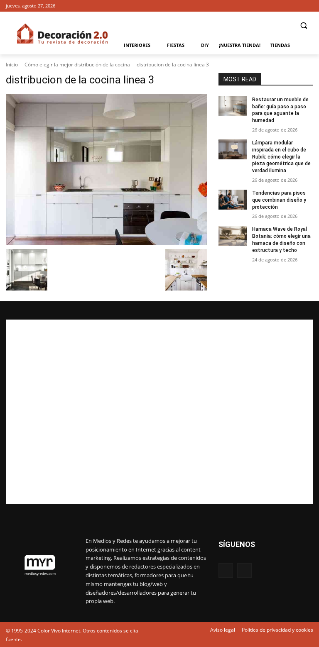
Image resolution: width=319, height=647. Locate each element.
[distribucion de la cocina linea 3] (106, 169)
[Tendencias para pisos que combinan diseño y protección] (232, 200)
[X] (308, 6)
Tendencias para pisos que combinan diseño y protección (279, 200)
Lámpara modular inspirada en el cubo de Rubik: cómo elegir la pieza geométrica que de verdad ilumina (281, 156)
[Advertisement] (159, 412)
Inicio (12, 64)
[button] (303, 25)
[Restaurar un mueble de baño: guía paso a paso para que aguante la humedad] (232, 106)
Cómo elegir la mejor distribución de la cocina (77, 64)
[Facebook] (297, 6)
